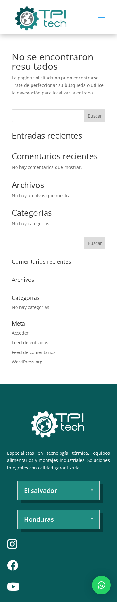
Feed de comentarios (34, 352)
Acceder (20, 333)
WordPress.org (27, 362)
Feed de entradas (30, 343)
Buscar (95, 116)
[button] (101, 585)
